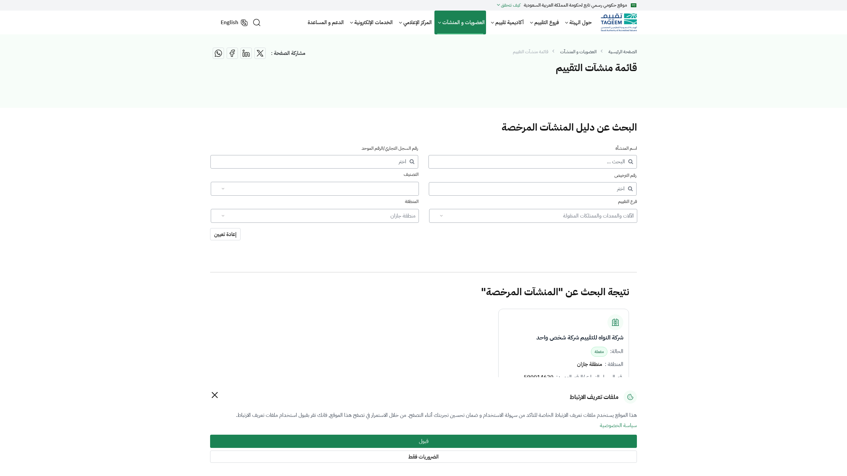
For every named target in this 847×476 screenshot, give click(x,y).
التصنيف (411, 174)
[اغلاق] (214, 394)
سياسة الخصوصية (618, 425)
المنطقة (412, 201)
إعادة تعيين (225, 234)
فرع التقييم (627, 201)
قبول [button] (423, 441)
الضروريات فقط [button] (423, 457)
